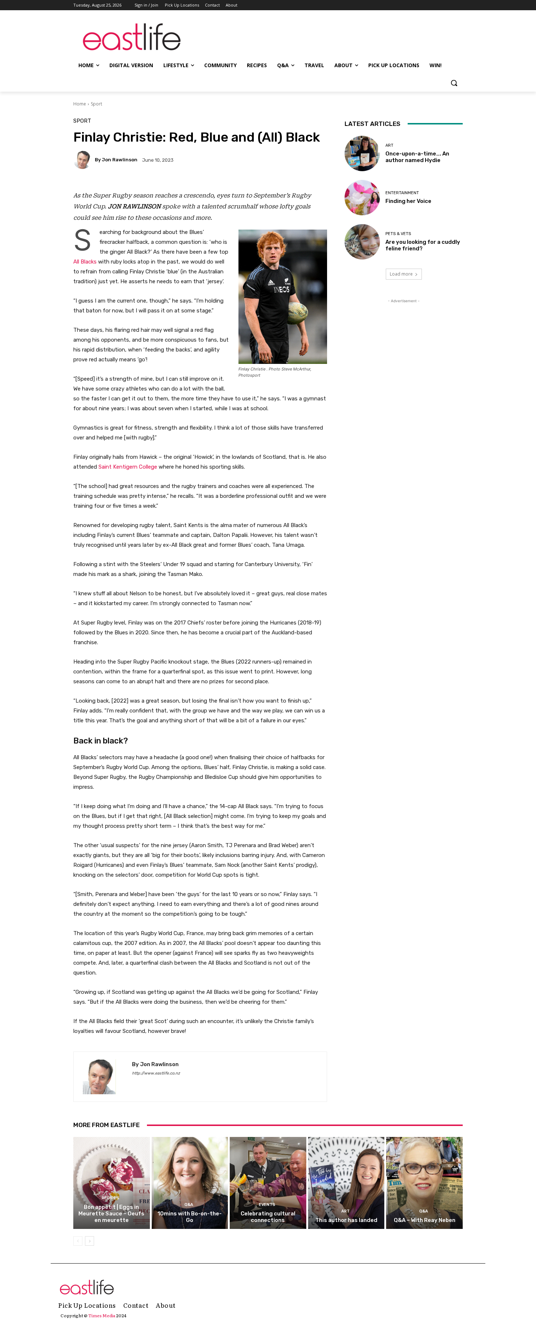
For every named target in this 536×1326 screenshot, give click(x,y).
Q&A (189, 1205)
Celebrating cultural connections (268, 1216)
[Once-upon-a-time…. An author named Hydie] (362, 153)
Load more (401, 274)
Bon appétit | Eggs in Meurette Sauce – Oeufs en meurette (111, 1213)
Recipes (110, 1198)
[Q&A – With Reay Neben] (424, 1183)
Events (267, 1205)
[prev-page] (77, 1241)
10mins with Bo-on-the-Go (190, 1216)
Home (79, 104)
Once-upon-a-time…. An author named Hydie (417, 157)
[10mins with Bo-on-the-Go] (190, 1183)
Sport (96, 104)
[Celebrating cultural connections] (268, 1183)
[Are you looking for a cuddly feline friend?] (362, 242)
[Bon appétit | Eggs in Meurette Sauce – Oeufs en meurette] (111, 1183)
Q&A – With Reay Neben (424, 1220)
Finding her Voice (408, 201)
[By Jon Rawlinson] (83, 160)
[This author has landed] (346, 1183)
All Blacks (85, 261)
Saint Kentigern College (127, 467)
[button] (454, 83)
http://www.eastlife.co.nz (156, 1073)
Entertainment (402, 193)
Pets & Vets (398, 234)
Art (389, 145)
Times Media (101, 1315)
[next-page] (89, 1241)
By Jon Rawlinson (116, 159)
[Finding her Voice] (362, 197)
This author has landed (346, 1220)
